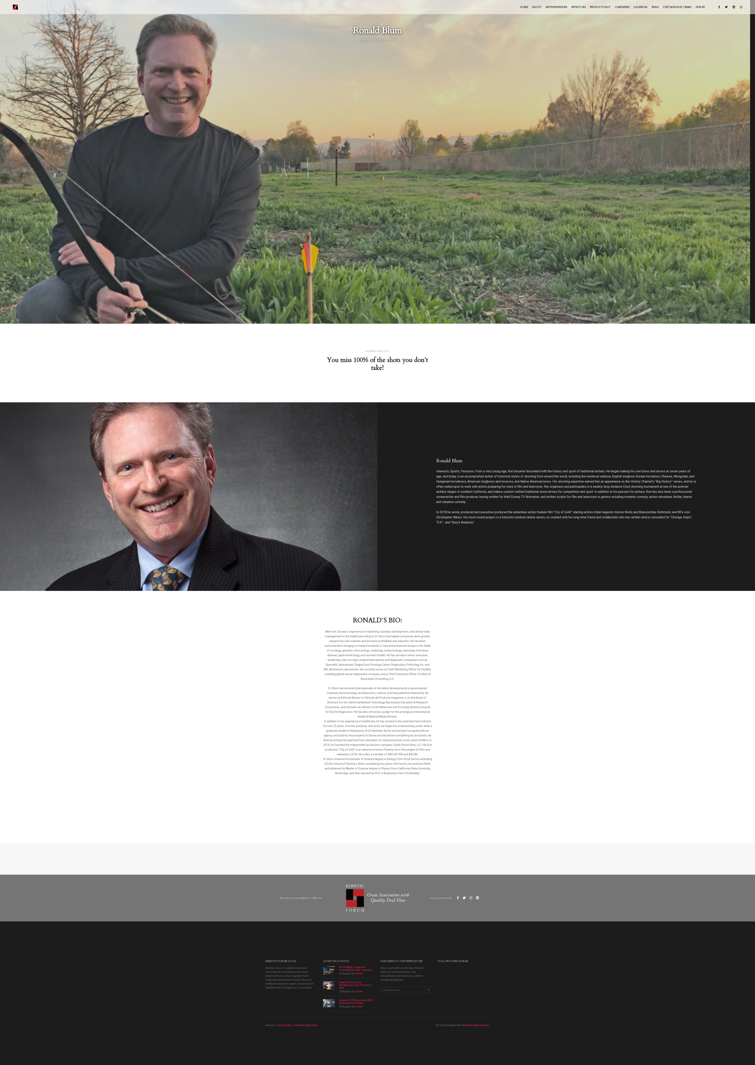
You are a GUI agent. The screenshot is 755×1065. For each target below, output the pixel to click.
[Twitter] (726, 7)
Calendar (640, 7)
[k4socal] (15, 7)
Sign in (700, 7)
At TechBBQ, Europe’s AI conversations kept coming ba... (356, 968)
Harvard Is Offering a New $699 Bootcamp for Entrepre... (356, 1001)
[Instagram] (740, 7)
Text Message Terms (677, 7)
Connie (359, 973)
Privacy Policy (600, 7)
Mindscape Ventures (477, 1025)
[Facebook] (719, 7)
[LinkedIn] (733, 7)
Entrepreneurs (556, 7)
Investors (578, 7)
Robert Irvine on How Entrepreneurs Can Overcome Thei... (355, 985)
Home (524, 7)
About (537, 7)
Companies (622, 7)
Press (655, 7)
